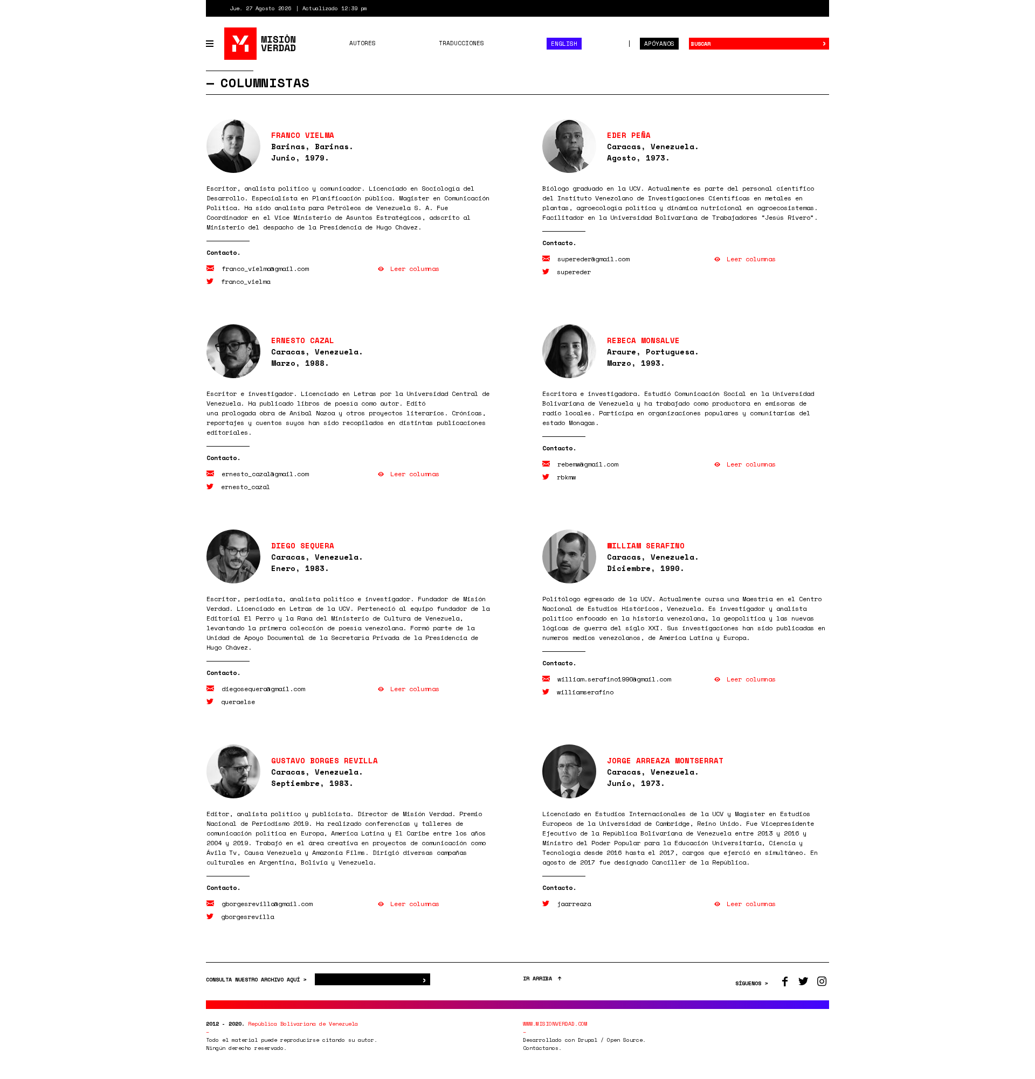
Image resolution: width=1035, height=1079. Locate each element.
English (564, 43)
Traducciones (461, 43)
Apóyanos (659, 43)
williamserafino (585, 692)
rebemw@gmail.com (587, 464)
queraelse (238, 701)
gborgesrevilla (247, 916)
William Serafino (646, 545)
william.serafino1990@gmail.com (614, 679)
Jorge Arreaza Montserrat (665, 760)
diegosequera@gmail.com (263, 688)
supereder (574, 271)
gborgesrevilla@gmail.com (267, 903)
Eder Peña (629, 135)
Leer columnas (414, 268)
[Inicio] (260, 43)
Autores (362, 43)
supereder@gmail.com (593, 258)
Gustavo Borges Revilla (324, 760)
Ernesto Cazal (302, 340)
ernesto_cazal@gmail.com (265, 473)
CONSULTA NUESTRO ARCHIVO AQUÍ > (257, 980)
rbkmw (566, 477)
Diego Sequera (302, 545)
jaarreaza (574, 903)
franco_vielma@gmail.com (265, 268)
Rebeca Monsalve (643, 340)
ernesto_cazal (245, 486)
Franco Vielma (302, 135)
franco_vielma (245, 281)
